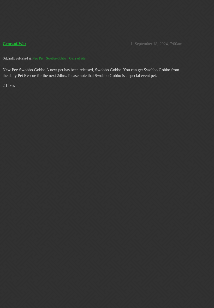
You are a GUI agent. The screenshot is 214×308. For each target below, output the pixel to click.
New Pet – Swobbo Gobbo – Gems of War (59, 58)
